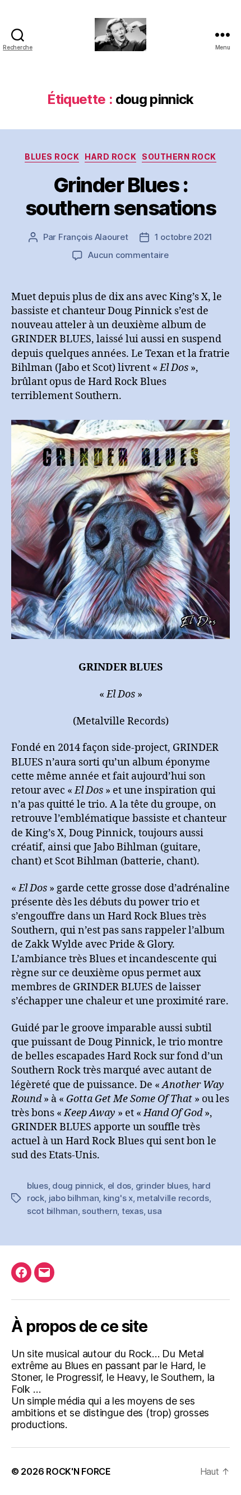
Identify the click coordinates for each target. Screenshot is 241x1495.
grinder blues (162, 1185)
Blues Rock (52, 156)
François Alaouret (93, 237)
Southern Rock (179, 156)
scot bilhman (52, 1211)
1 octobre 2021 (183, 237)
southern (99, 1211)
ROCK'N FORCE (78, 1471)
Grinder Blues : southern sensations (120, 196)
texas (132, 1211)
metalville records (172, 1198)
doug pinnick (77, 1185)
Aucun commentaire (128, 255)
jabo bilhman (74, 1198)
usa (154, 1211)
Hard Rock (110, 156)
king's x (118, 1198)
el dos (119, 1185)
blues (37, 1185)
